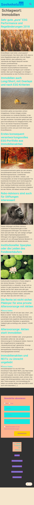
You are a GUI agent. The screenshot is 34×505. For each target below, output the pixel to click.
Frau (12, 403)
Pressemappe (17, 461)
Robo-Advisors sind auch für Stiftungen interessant (16, 197)
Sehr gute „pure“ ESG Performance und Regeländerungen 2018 (15, 23)
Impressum (17, 477)
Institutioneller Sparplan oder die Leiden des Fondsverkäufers (16, 248)
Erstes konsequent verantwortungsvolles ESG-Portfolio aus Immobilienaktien (14, 139)
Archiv (17, 455)
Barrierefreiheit (17, 472)
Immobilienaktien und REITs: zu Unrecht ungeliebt (14, 359)
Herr (7, 403)
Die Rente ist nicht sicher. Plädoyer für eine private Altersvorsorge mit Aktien (17, 303)
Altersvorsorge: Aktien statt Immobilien (15, 331)
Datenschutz (17, 466)
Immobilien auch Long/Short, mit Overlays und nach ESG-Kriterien (16, 81)
